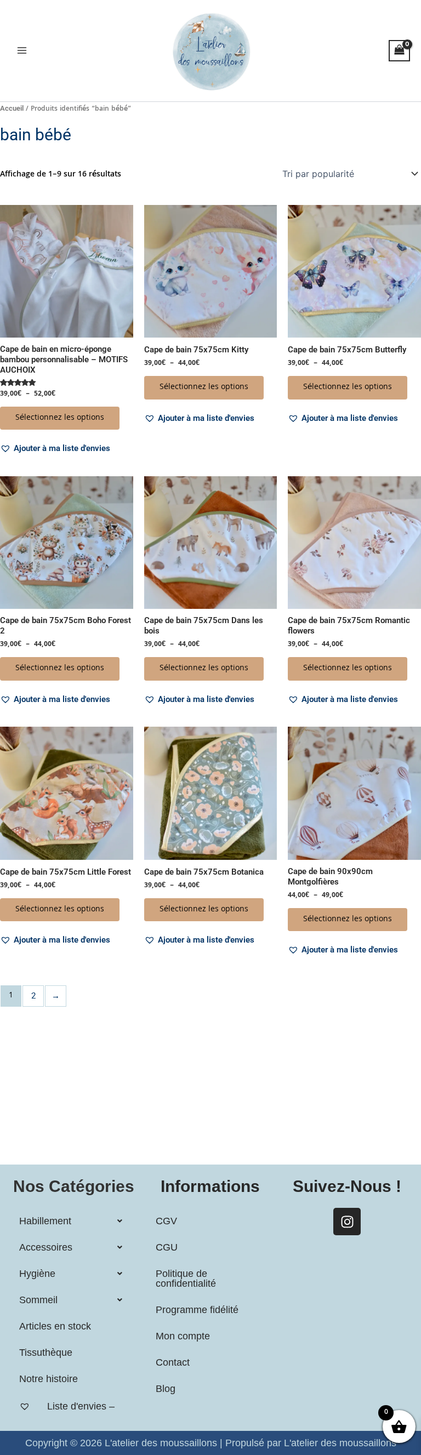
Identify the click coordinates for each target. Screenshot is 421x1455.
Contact (173, 1362)
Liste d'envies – (81, 1406)
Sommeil (38, 1299)
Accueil (12, 108)
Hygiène (37, 1273)
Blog (165, 1388)
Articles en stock (55, 1326)
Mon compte (183, 1336)
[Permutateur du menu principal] (22, 50)
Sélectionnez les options (59, 418)
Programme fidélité (197, 1309)
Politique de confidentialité (186, 1278)
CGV (166, 1221)
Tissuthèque (45, 1352)
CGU (167, 1247)
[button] (55, 448)
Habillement (45, 1221)
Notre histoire (48, 1378)
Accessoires (45, 1247)
